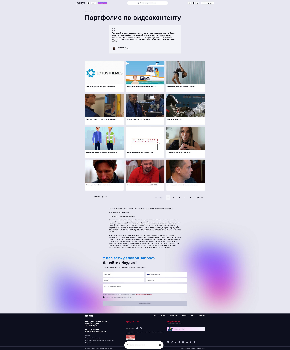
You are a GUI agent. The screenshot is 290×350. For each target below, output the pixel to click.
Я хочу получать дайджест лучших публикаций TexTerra (119, 297)
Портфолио (173, 315)
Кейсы (184, 315)
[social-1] (190, 342)
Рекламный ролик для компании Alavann (181, 86)
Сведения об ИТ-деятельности (92, 337)
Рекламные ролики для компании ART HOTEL (142, 185)
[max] (193, 3)
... (185, 197)
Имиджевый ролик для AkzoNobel (138, 119)
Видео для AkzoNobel (174, 119)
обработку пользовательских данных (144, 294)
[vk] (175, 342)
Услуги (163, 315)
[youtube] (183, 342)
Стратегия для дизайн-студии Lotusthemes (100, 86)
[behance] (186, 342)
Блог (192, 315)
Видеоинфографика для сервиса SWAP (140, 152)
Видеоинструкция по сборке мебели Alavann (101, 119)
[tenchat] (194, 342)
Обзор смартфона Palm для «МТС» (179, 152)
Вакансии (87, 335)
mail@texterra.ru (173, 322)
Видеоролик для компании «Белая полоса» (141, 86)
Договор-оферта (89, 342)
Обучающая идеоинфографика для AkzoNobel (101, 152)
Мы (155, 315)
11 (191, 197)
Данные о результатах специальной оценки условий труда (99, 340)
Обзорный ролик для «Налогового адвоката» (182, 185)
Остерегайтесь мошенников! (106, 348)
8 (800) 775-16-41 (132, 322)
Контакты (202, 315)
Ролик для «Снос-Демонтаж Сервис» (98, 185)
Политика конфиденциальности (92, 348)
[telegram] (197, 3)
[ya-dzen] (179, 342)
